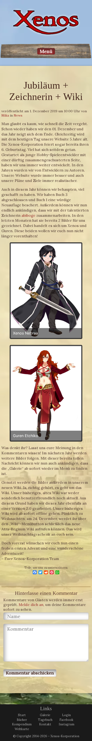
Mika (5, 115)
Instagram (66, 724)
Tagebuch (45, 720)
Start (22, 715)
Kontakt (45, 724)
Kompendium (22, 724)
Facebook (66, 720)
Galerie (45, 715)
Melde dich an (31, 604)
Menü (46, 51)
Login (66, 715)
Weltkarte (22, 729)
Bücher (22, 720)
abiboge (28, 215)
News (18, 115)
